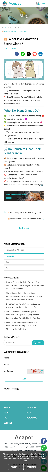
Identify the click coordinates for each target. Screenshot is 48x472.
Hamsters (18, 27)
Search (40, 342)
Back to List (24, 228)
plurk (34, 54)
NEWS (6, 413)
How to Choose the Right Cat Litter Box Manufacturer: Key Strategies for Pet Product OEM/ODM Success (25, 285)
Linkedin (40, 54)
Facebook (44, 441)
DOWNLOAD (31, 418)
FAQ (5, 418)
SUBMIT (24, 378)
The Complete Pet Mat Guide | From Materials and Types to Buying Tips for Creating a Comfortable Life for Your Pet (23, 314)
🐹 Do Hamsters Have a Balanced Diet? (24, 219)
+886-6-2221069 (16, 447)
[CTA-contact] (24, 200)
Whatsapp (44, 448)
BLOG (29, 413)
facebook (17, 54)
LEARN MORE (31, 467)
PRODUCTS (31, 407)
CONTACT (8, 423)
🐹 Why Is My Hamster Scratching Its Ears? (25, 212)
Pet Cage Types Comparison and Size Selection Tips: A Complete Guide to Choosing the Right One (21, 325)
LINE (23, 54)
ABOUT (7, 407)
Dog (7, 262)
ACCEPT (14, 467)
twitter (29, 54)
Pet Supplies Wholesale (15, 250)
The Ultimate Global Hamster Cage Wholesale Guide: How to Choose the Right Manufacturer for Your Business (24, 296)
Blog (9, 27)
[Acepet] (11, 3)
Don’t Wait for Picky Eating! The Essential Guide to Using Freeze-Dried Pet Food (23, 305)
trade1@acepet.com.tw (26, 450)
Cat (7, 268)
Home (3, 27)
